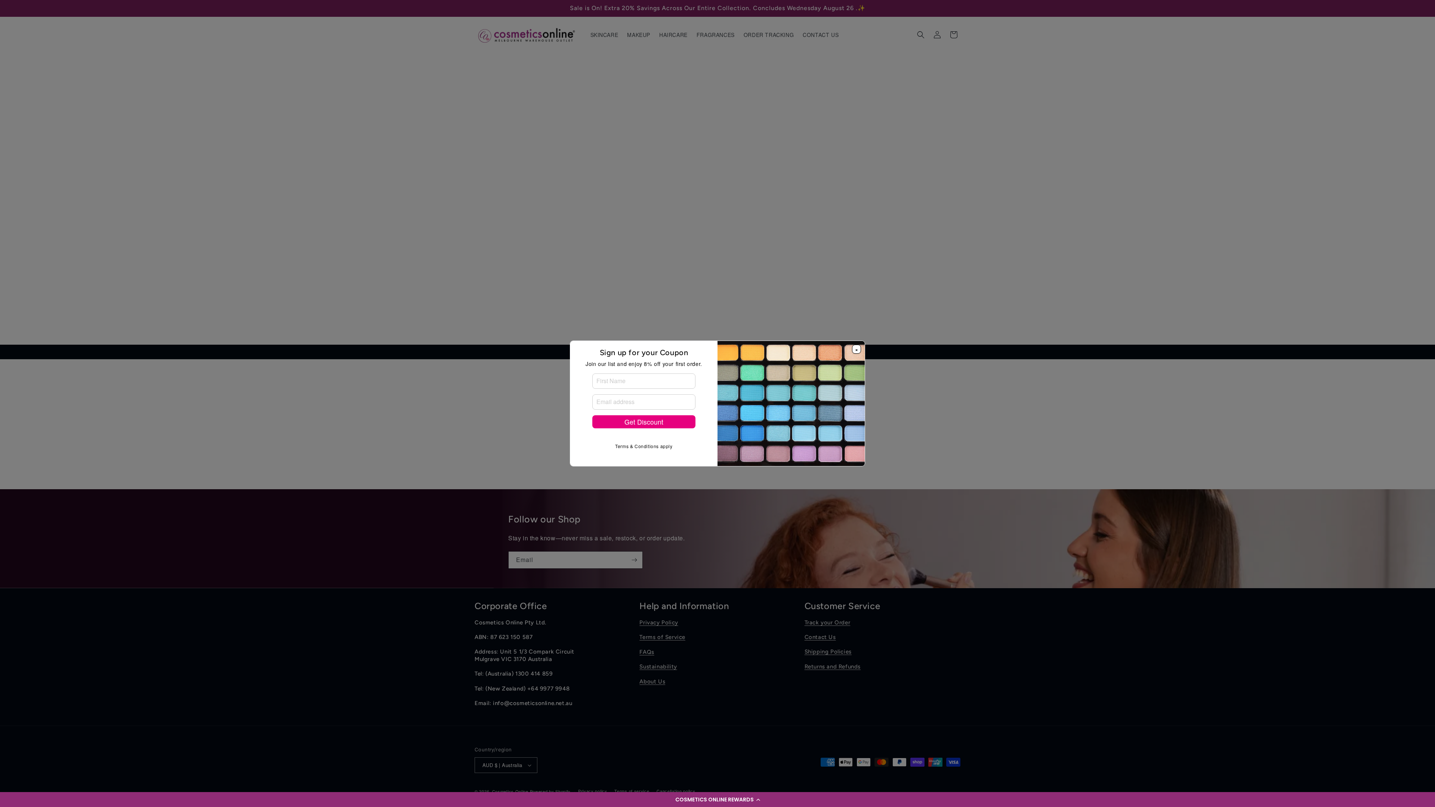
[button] (717, 799)
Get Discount (643, 421)
